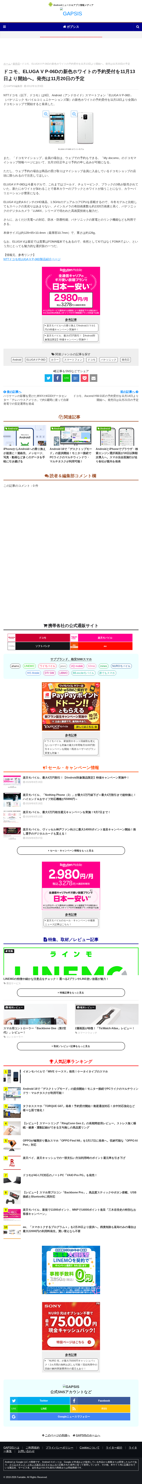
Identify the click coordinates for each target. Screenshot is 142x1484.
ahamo (15, 666)
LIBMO (63, 672)
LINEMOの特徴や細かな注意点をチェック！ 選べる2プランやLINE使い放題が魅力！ (56, 978)
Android (16, 359)
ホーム (7, 63)
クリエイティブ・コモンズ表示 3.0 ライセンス (33, 1464)
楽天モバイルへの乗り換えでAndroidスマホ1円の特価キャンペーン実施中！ (70, 327)
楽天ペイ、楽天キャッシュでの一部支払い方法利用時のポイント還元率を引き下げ (74, 1157)
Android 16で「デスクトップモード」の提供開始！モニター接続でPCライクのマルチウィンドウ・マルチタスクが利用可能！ (71, 455)
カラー (55, 359)
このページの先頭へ (57, 1435)
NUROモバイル (121, 666)
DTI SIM (49, 672)
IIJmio (91, 666)
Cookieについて (90, 1447)
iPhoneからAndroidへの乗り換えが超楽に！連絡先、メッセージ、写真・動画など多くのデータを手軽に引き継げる (24, 455)
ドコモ (91, 359)
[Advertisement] (71, 51)
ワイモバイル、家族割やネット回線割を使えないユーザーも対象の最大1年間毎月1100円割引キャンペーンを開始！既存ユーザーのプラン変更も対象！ (70, 747)
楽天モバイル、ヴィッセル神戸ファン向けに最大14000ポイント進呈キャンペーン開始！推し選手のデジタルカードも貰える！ (79, 831)
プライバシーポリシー (59, 1447)
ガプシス (73, 27)
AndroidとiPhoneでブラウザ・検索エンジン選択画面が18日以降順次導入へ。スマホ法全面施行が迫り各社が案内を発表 (117, 455)
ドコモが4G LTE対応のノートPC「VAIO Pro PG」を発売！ (60, 1175)
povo (63, 666)
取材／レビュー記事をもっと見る (72, 1046)
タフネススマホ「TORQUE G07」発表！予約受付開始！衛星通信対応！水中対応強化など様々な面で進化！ (79, 1108)
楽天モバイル (105, 637)
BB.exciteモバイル (83, 672)
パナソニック (108, 359)
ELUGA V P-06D (36, 359)
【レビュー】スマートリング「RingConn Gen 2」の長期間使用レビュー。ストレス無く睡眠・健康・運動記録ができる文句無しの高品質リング (79, 1125)
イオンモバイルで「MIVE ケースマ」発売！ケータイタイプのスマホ (65, 1071)
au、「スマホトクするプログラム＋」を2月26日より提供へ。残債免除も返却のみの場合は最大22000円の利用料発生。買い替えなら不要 (79, 1229)
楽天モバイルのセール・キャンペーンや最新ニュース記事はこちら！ (70, 922)
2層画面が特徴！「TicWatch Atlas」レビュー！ (105, 1028)
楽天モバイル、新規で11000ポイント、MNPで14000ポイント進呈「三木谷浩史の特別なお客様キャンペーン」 (79, 1211)
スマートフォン (73, 359)
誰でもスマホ (107, 672)
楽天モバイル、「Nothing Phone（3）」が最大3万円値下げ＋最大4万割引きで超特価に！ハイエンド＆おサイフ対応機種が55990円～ (79, 796)
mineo (103, 666)
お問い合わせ (26, 1451)
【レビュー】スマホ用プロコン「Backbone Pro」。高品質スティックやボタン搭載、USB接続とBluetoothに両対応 (79, 1194)
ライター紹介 (114, 1447)
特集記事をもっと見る (72, 992)
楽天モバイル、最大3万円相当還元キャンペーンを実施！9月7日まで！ (67, 812)
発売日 (16, 63)
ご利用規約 (32, 1447)
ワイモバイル (47, 666)
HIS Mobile (33, 672)
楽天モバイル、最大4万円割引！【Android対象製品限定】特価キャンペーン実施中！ (70, 337)
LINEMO (29, 666)
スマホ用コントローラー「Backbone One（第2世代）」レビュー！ (34, 1030)
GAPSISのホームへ (88, 1435)
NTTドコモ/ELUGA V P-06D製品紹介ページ (32, 259)
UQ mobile (77, 666)
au (105, 646)
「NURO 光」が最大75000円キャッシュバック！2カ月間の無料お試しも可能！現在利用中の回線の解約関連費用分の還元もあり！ (71, 1364)
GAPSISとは (11, 1447)
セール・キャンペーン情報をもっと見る (72, 850)
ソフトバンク (43, 646)
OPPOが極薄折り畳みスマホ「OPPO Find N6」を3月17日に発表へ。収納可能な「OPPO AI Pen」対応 (80, 1142)
